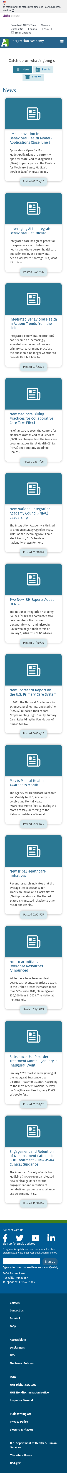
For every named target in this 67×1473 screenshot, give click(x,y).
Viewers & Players (21, 1429)
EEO (12, 1355)
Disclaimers (17, 1347)
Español (32, 28)
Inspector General (21, 1400)
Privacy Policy (19, 1422)
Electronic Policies (22, 1363)
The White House (21, 1455)
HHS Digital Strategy (23, 1385)
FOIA (13, 1377)
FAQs (45, 28)
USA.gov (15, 1463)
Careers (45, 25)
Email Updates (22, 32)
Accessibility (18, 1340)
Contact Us (17, 28)
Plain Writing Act (20, 1414)
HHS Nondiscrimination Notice (29, 1392)
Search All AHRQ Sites (23, 25)
